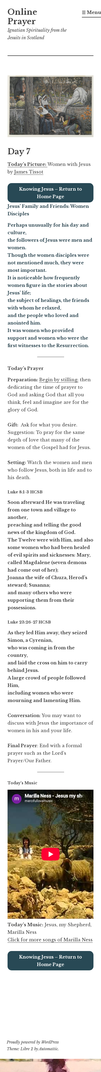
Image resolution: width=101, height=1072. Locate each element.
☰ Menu (91, 12)
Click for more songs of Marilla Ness (50, 939)
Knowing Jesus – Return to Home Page (50, 192)
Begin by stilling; (58, 379)
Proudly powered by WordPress (33, 1042)
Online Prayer (22, 16)
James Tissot (28, 171)
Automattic (48, 1048)
